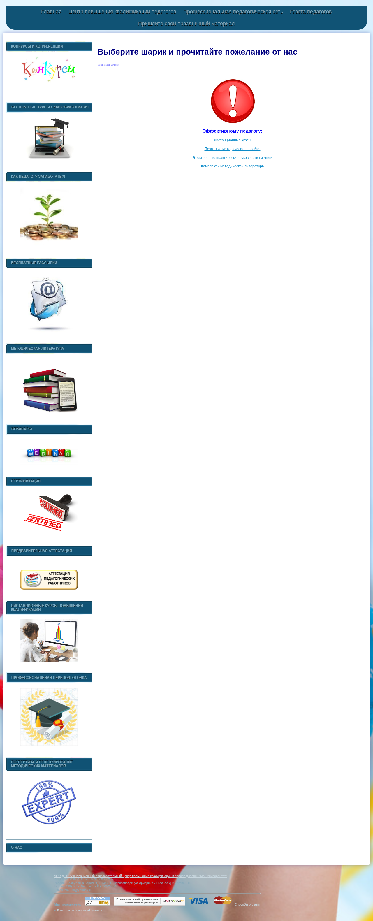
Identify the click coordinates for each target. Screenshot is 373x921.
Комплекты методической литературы (233, 166)
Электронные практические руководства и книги (232, 158)
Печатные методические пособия (233, 149)
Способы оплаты (247, 904)
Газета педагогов (311, 12)
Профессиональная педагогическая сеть (233, 12)
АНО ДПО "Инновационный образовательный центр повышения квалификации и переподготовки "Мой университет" (140, 876)
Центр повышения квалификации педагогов (122, 12)
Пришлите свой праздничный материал (186, 24)
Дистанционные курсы (232, 140)
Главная (51, 12)
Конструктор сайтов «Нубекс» (79, 910)
